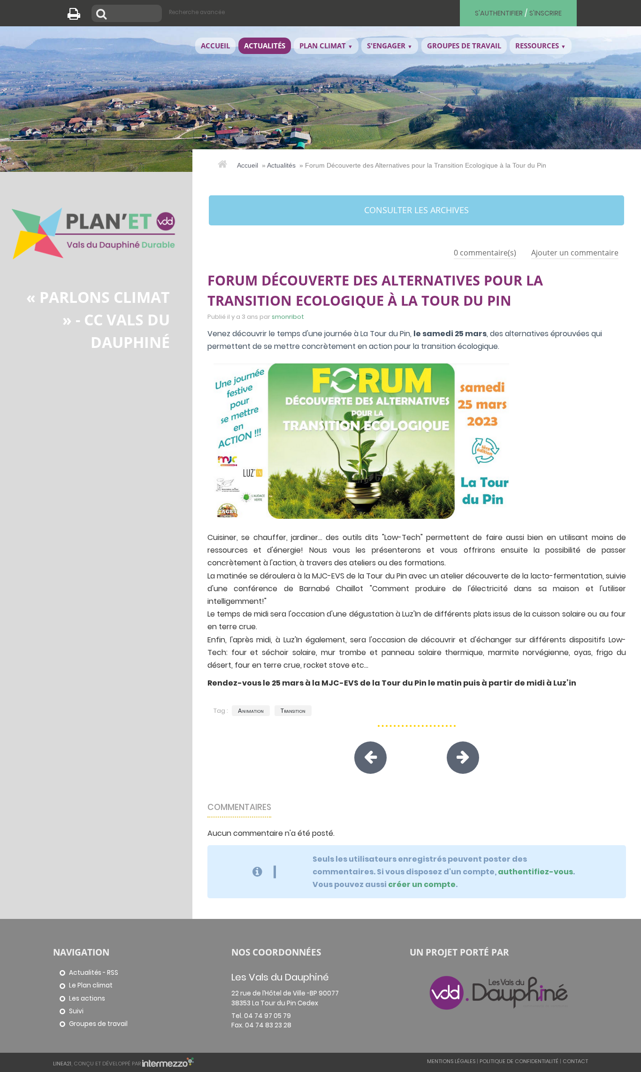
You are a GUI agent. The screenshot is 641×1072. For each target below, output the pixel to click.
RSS (112, 972)
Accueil (247, 165)
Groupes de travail (98, 1023)
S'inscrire (545, 13)
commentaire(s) (485, 252)
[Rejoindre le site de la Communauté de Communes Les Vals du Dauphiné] (498, 991)
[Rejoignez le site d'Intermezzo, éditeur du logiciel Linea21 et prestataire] (168, 1063)
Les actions (87, 998)
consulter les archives (416, 210)
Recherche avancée (197, 12)
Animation (251, 710)
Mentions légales (451, 1061)
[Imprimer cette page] (77, 16)
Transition (293, 710)
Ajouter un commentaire (574, 252)
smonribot (288, 316)
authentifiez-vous (535, 871)
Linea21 (62, 1063)
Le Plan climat (91, 985)
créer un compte (422, 884)
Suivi (76, 1011)
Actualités (281, 165)
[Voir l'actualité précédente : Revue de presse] (370, 757)
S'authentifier (499, 13)
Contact (575, 1061)
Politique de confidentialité (519, 1061)
